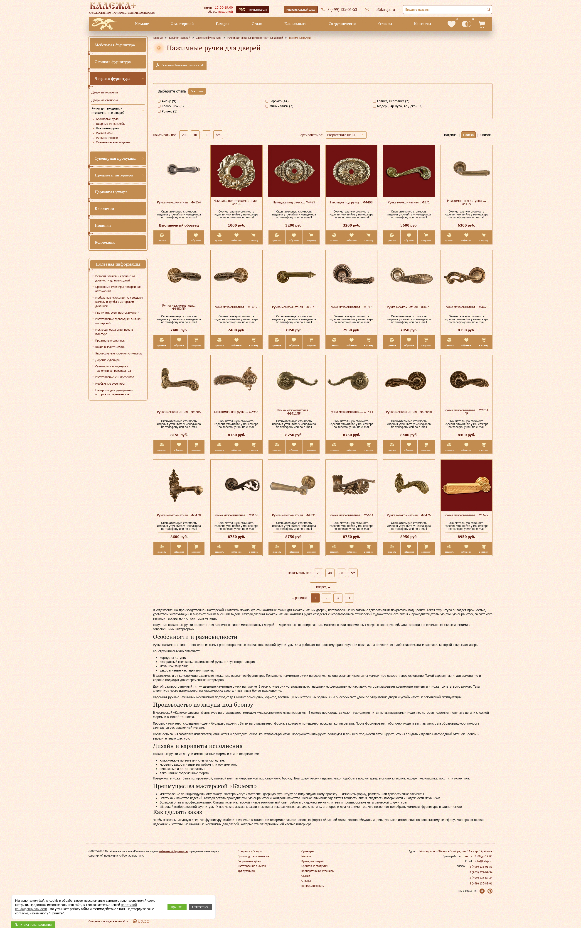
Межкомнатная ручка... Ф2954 (236, 412)
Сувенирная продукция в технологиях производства (113, 368)
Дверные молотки (104, 92)
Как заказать (295, 24)
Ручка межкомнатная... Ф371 (409, 202)
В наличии (104, 208)
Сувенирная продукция (115, 158)
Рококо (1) (169, 111)
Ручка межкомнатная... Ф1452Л (236, 307)
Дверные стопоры (104, 100)
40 (195, 135)
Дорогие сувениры (107, 360)
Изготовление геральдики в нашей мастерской (118, 321)
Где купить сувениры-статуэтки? (117, 312)
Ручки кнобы (104, 133)
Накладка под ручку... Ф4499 (294, 202)
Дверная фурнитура (112, 78)
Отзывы (385, 24)
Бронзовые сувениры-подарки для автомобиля (118, 289)
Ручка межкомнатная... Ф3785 (179, 412)
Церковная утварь (111, 192)
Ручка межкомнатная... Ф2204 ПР (466, 411)
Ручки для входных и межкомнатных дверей (108, 110)
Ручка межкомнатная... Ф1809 (351, 307)
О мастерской (182, 24)
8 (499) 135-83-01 (481, 883)
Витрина (450, 135)
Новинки (103, 225)
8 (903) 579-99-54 (481, 872)
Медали (306, 856)
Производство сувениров (253, 856)
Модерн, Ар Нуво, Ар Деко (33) (399, 106)
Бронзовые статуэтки (314, 865)
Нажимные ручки (107, 128)
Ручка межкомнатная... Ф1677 (466, 515)
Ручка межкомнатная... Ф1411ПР (294, 411)
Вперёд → (323, 587)
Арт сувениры (246, 870)
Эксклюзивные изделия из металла (119, 353)
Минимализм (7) (281, 106)
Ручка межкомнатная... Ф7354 (179, 202)
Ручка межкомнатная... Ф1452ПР (179, 306)
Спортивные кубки (249, 861)
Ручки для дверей (312, 861)
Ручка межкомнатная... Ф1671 (409, 307)
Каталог (142, 24)
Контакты (422, 24)
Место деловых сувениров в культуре (114, 332)
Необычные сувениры (110, 383)
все (218, 135)
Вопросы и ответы (312, 885)
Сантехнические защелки (113, 142)
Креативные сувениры (110, 340)
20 (184, 135)
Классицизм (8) (173, 106)
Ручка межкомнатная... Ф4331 (294, 515)
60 (206, 135)
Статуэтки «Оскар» (250, 851)
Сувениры (307, 851)
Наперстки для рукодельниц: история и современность (114, 392)
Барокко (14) (279, 101)
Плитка (468, 135)
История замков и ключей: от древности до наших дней (115, 278)
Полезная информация (118, 264)
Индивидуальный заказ (300, 9)
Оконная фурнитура (113, 61)
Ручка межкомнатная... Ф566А (351, 515)
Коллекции (105, 242)
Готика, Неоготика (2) (393, 101)
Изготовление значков (252, 865)
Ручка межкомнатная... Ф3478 (179, 515)
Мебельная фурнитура (115, 45)
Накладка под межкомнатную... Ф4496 (236, 202)
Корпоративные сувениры (317, 870)
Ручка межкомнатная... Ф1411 (351, 412)
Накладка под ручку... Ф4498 (351, 202)
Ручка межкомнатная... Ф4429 (466, 307)
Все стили (197, 91)
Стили (257, 24)
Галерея (222, 24)
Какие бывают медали (110, 347)
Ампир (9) (169, 101)
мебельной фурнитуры (173, 851)
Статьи (305, 875)
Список (485, 135)
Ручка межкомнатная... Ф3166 (236, 515)
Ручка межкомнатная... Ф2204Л (409, 412)
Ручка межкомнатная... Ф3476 (409, 515)
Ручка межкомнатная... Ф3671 (294, 307)
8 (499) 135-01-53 (481, 866)
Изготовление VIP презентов (114, 377)
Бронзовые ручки (107, 119)
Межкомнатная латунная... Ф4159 (466, 202)
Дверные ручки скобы (110, 123)
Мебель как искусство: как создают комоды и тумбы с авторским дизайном (119, 302)
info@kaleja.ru (483, 861)
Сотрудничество (342, 24)
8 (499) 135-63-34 (481, 877)
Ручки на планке (107, 137)
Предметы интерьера (114, 175)
